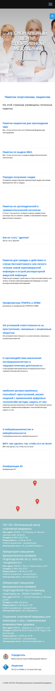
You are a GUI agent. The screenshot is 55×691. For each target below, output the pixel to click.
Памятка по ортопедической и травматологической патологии (22, 549)
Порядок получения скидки (19, 518)
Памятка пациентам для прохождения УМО (25, 466)
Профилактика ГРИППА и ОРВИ (21, 643)
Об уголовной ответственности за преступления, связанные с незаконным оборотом (27, 670)
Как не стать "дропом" (16, 578)
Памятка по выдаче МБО (17, 493)
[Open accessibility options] (52, 16)
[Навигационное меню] (50, 4)
